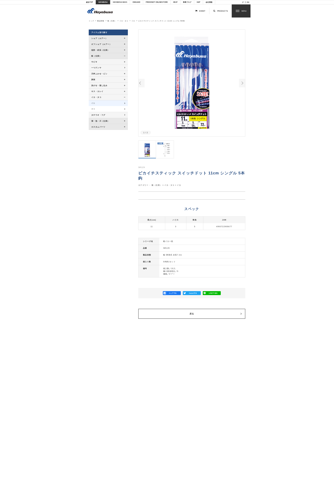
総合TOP (89, 2)
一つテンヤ (96, 68)
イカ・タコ (124, 21)
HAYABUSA (103, 2)
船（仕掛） (112, 21)
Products (222, 11)
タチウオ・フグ (98, 115)
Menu (244, 11)
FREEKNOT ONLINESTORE (157, 2)
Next (242, 83)
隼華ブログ (187, 2)
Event (202, 11)
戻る (192, 314)
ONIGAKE (136, 2)
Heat (175, 2)
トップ (91, 21)
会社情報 (209, 2)
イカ (133, 21)
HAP (198, 2)
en (248, 2)
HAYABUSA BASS (120, 2)
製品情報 (100, 21)
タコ (93, 109)
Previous (141, 83)
